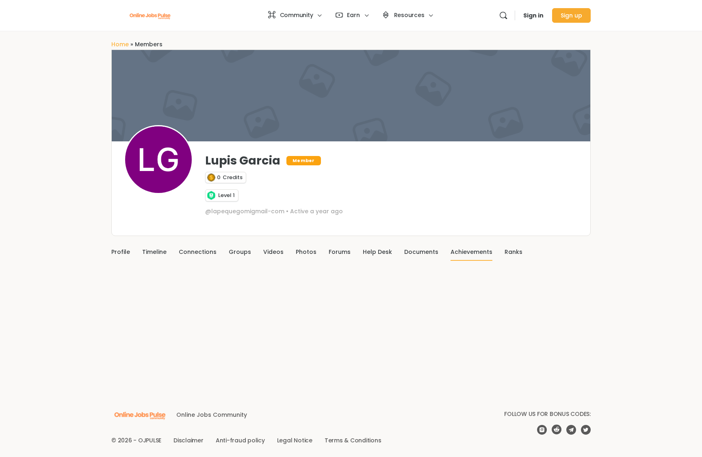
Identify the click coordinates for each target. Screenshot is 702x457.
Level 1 (226, 195)
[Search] (503, 15)
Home (120, 44)
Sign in (533, 15)
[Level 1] (211, 195)
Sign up (571, 15)
